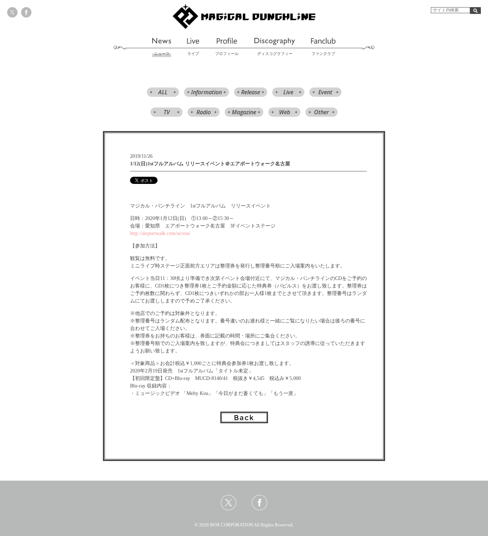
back (244, 417)
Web (284, 112)
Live (288, 92)
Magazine (244, 112)
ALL (163, 92)
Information (206, 92)
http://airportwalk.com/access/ (160, 233)
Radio (203, 112)
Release (250, 92)
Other (321, 112)
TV (167, 112)
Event (325, 92)
